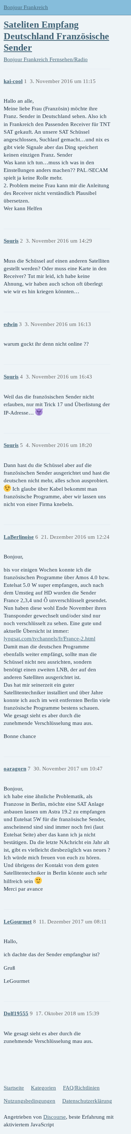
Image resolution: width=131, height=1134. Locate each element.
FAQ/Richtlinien (81, 1088)
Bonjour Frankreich (26, 7)
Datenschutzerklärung (87, 1101)
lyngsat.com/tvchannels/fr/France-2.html (49, 638)
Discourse (54, 1117)
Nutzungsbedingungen (29, 1101)
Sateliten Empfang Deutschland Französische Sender (56, 36)
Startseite (14, 1088)
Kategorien (43, 1088)
